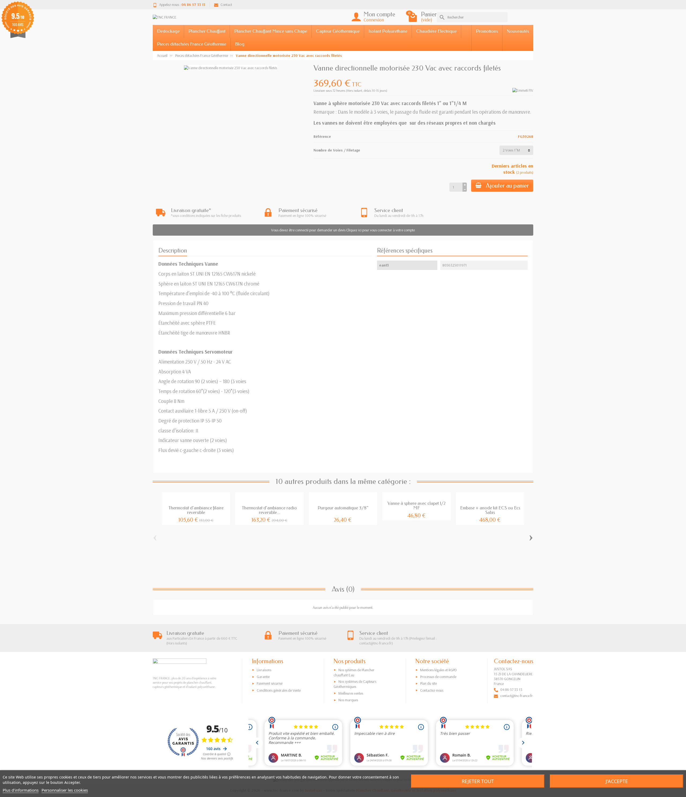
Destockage (168, 31)
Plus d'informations (21, 790)
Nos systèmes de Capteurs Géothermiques (355, 684)
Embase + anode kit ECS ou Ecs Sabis (490, 510)
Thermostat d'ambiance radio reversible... (269, 510)
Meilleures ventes (350, 693)
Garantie (263, 676)
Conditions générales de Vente (279, 690)
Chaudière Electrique (436, 31)
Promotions (487, 31)
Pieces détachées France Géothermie (191, 44)
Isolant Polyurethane (387, 31)
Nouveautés (518, 31)
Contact (226, 4)
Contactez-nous (431, 690)
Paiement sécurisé (269, 683)
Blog (239, 44)
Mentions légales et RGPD (438, 670)
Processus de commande (438, 676)
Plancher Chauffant (206, 31)
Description (172, 250)
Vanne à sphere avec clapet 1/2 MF (416, 505)
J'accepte (617, 781)
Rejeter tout (478, 781)
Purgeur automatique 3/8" (343, 507)
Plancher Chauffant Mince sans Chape (270, 31)
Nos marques (348, 700)
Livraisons (264, 670)
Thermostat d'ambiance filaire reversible (196, 510)
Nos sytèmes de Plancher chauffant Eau (354, 672)
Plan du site (428, 683)
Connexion (374, 20)
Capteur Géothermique (338, 31)
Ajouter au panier (507, 185)
